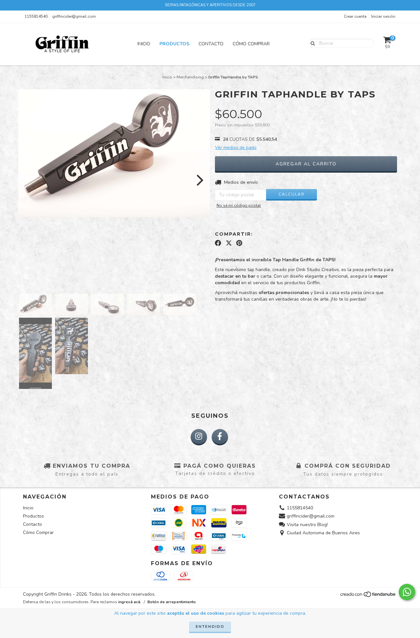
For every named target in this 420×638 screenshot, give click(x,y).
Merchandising (190, 77)
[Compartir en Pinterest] (239, 243)
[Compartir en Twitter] (229, 243)
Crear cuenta (355, 16)
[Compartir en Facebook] (218, 243)
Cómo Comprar (251, 44)
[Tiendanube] (368, 596)
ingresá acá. (129, 602)
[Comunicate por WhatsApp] (407, 592)
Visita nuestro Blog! (307, 524)
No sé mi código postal (239, 205)
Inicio (143, 44)
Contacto (211, 44)
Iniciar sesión (383, 16)
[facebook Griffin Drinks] (220, 437)
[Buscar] (311, 43)
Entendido (210, 626)
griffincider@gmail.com (74, 16)
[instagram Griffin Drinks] (199, 437)
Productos (174, 44)
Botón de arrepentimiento (171, 602)
